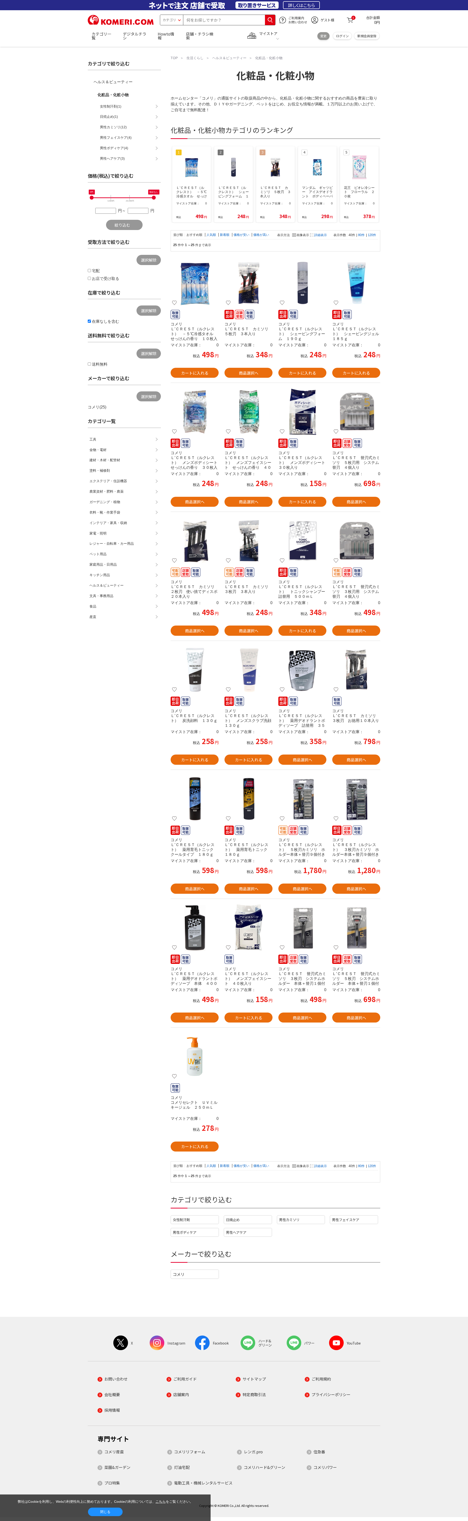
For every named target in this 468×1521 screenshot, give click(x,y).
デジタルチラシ (134, 36)
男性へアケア (236, 1232)
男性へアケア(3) (112, 158)
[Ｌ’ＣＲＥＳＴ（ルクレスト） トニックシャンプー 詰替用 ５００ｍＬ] (302, 540)
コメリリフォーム (189, 1452)
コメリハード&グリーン (264, 1467)
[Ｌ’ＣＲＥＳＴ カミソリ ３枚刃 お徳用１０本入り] (356, 669)
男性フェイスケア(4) (116, 137)
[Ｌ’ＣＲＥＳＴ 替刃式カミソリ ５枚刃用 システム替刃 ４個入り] (356, 411)
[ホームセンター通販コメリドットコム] (121, 23)
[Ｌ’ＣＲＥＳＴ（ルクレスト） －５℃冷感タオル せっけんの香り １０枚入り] (195, 283)
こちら (161, 1501)
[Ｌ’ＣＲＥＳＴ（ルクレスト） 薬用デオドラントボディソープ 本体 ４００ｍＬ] (195, 927)
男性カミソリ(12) (113, 127)
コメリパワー (325, 1467)
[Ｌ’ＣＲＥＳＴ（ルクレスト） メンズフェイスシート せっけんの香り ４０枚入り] (248, 411)
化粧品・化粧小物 (113, 95)
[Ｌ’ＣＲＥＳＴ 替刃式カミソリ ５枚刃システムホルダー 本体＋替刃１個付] (356, 927)
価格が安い (242, 235)
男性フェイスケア (345, 1219)
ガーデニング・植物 (104, 502)
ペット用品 (98, 554)
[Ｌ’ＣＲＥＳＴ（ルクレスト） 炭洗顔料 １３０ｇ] (195, 669)
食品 (92, 606)
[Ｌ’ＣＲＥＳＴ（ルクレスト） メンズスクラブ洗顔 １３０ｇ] (248, 669)
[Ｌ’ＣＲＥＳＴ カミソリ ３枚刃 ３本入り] (248, 540)
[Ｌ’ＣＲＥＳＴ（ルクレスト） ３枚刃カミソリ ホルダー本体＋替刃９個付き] (356, 798)
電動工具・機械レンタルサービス (203, 1483)
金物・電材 (98, 450)
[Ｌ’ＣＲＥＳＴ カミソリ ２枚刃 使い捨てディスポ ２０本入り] (195, 540)
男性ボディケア (184, 1232)
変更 (323, 36)
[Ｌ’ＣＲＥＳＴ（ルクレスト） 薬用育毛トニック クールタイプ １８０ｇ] (195, 798)
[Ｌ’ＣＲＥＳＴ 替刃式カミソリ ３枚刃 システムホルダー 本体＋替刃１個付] (302, 927)
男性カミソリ (289, 1219)
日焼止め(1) (109, 117)
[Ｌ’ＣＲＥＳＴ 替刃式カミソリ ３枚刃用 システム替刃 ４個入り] (356, 540)
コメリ (179, 1274)
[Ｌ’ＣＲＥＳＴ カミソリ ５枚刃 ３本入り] (248, 283)
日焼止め (233, 1219)
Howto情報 (166, 36)
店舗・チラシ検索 (199, 36)
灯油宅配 (182, 1467)
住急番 (319, 1452)
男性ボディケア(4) (114, 148)
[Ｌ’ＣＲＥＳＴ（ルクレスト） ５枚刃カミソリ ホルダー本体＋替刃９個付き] (302, 798)
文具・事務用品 (101, 596)
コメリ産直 (114, 1452)
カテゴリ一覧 (101, 36)
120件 (372, 235)
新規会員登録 (366, 36)
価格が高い (261, 235)
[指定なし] (154, 198)
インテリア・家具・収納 (108, 523)
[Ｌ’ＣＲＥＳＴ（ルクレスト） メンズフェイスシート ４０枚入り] (248, 927)
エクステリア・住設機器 (108, 481)
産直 (92, 617)
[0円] (92, 198)
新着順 (225, 235)
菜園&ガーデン (117, 1467)
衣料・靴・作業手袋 (104, 512)
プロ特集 (112, 1483)
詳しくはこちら (301, 5)
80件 (361, 235)
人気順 (211, 235)
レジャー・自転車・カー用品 (111, 543)
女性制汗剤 (181, 1219)
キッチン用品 (99, 575)
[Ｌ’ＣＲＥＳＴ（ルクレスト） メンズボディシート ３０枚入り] (302, 411)
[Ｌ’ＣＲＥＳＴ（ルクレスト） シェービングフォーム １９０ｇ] (302, 283)
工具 (92, 439)
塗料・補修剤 (99, 470)
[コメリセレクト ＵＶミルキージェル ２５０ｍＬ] (195, 1056)
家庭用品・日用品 (103, 564)
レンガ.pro (253, 1452)
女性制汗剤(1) (110, 106)
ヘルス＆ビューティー (113, 82)
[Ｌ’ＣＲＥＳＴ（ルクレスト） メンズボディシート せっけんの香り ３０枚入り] (195, 411)
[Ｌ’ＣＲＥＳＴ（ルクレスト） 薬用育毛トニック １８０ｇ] (248, 798)
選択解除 (148, 260)
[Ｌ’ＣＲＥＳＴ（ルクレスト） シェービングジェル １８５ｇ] (356, 283)
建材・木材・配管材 (104, 460)
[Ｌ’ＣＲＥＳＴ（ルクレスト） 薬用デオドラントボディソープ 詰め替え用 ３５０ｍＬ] (302, 669)
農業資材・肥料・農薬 (106, 491)
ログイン (342, 36)
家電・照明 (98, 533)
